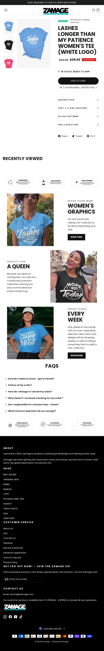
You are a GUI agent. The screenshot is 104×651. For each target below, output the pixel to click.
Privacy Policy (10, 562)
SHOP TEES (76, 237)
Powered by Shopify (60, 641)
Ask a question (68, 124)
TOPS (6, 493)
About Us (8, 528)
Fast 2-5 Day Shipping (72, 108)
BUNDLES (7, 489)
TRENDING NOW (11, 479)
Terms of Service (12, 557)
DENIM (6, 484)
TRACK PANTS (10, 508)
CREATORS (8, 518)
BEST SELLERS (9, 474)
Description (66, 100)
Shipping (7, 542)
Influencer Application (14, 552)
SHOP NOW (77, 355)
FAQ (5, 533)
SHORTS (7, 503)
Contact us (9, 538)
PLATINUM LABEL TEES (13, 498)
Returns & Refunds (13, 547)
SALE (5, 513)
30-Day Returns (68, 116)
